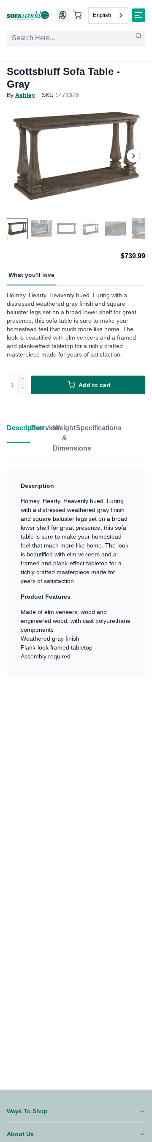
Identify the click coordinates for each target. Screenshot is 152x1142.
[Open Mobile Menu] (138, 15)
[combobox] (108, 15)
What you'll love (31, 274)
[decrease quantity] (23, 389)
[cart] (77, 15)
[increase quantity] (23, 380)
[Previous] (18, 156)
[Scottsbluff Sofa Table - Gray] (76, 155)
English (102, 15)
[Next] (133, 156)
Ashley (25, 94)
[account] (62, 15)
